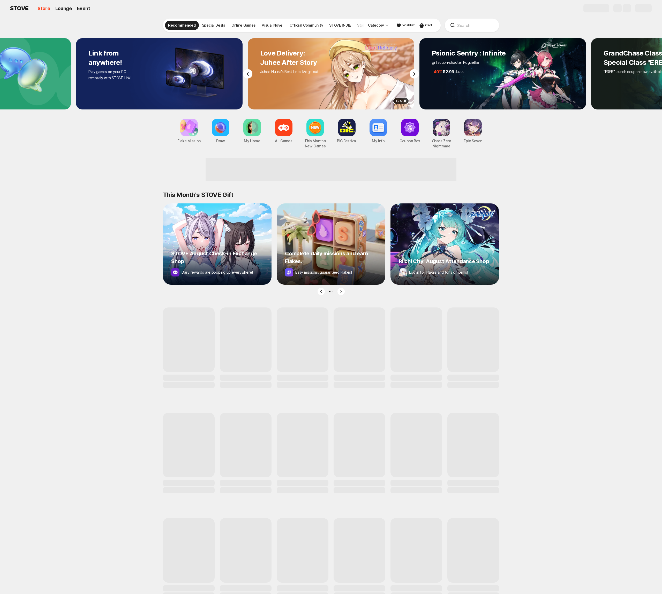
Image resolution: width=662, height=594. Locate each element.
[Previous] (247, 73)
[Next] (414, 73)
